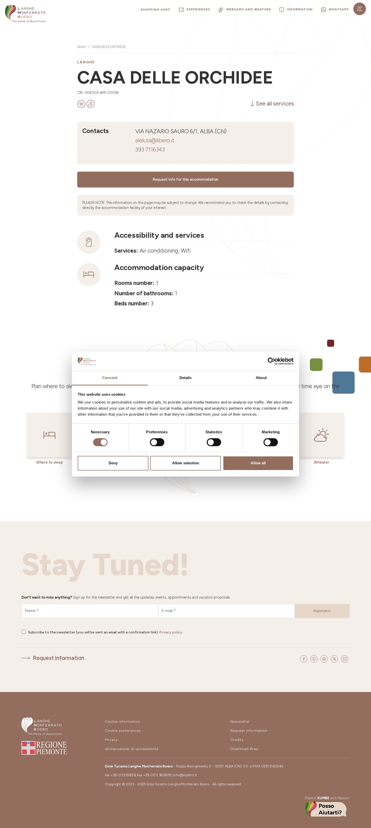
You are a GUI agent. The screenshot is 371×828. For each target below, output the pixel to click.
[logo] (25, 13)
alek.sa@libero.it (154, 140)
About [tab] (261, 378)
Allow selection (185, 463)
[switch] (157, 442)
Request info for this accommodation (185, 179)
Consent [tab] (109, 378)
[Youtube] (314, 658)
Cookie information (122, 721)
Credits (237, 740)
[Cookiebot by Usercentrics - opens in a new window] (271, 361)
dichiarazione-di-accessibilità (131, 749)
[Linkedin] (344, 658)
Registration (322, 611)
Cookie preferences (123, 731)
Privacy (111, 740)
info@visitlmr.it (185, 775)
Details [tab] (185, 378)
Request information (248, 731)
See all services (275, 103)
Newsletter (240, 721)
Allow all (258, 463)
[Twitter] (335, 658)
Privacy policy (170, 632)
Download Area (244, 749)
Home (81, 47)
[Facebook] (304, 658)
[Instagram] (324, 658)
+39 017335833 (123, 775)
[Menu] (359, 9)
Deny (113, 463)
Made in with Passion (327, 798)
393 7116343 (150, 149)
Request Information (58, 658)
